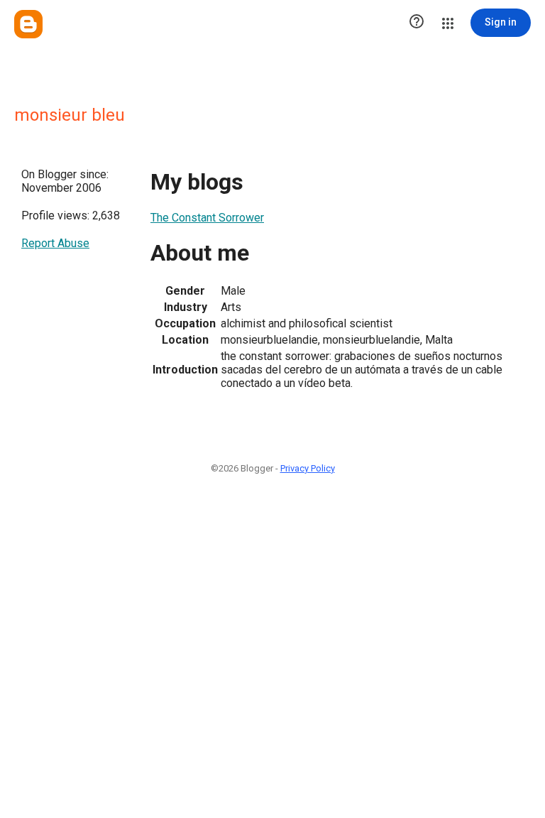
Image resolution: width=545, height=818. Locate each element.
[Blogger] (28, 24)
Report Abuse (55, 243)
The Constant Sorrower (207, 217)
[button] (417, 23)
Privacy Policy (307, 468)
